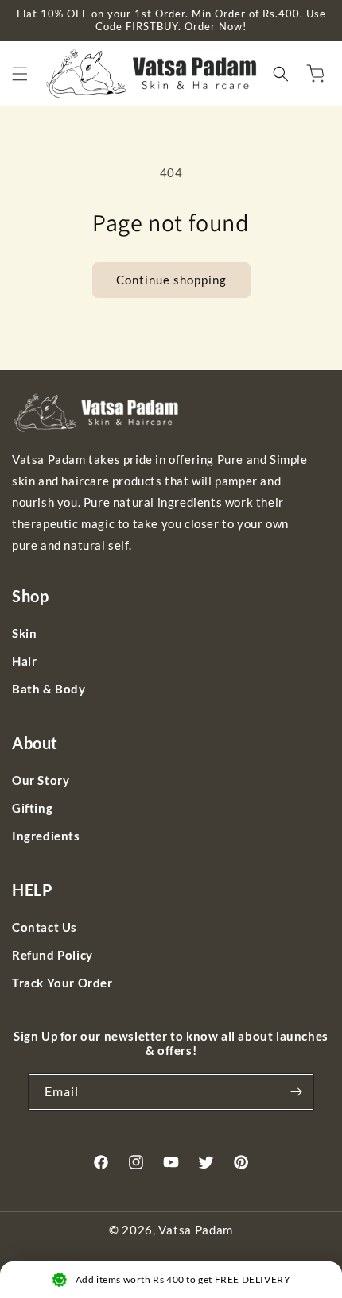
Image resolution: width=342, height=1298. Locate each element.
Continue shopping (171, 279)
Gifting (32, 808)
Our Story (40, 780)
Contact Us (44, 927)
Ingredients (46, 836)
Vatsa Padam (195, 1230)
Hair (24, 661)
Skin (24, 633)
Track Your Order (62, 982)
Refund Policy (52, 955)
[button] (19, 73)
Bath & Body (49, 689)
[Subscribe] (295, 1092)
